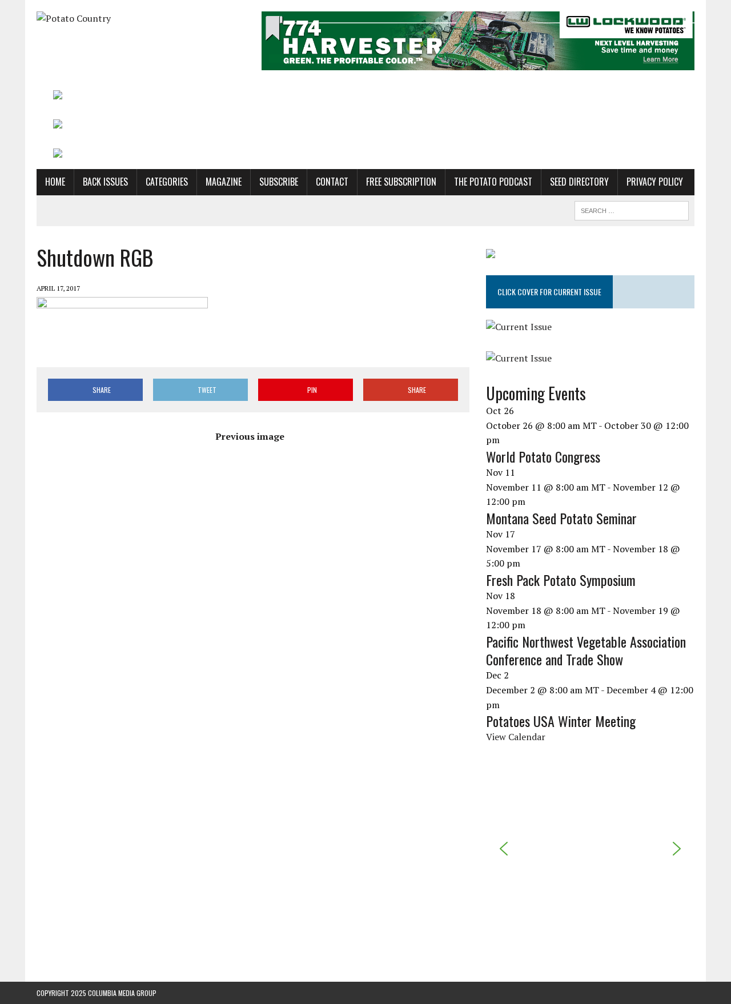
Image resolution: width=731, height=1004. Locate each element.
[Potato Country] (141, 18)
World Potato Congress (543, 456)
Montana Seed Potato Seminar (561, 518)
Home (55, 181)
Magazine (224, 181)
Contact (332, 181)
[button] (504, 849)
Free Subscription (401, 181)
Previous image (249, 436)
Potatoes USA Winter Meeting (561, 720)
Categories (167, 181)
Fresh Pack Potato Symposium (561, 579)
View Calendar (515, 736)
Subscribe (278, 181)
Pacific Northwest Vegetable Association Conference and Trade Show (586, 650)
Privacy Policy (654, 181)
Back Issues (105, 181)
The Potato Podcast (493, 181)
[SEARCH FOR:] (632, 209)
